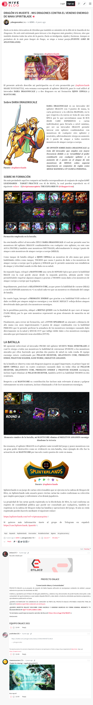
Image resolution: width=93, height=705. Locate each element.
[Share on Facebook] (19, 541)
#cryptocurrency (63, 533)
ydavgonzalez (18, 22)
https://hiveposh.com (14, 651)
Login (62, 3)
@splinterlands (51, 54)
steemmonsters (16, 660)
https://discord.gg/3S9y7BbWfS (60, 613)
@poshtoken (74, 649)
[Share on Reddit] (24, 541)
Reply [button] (24, 627)
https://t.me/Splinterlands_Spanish (20, 525)
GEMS (31, 22)
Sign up (70, 3)
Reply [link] (9, 541)
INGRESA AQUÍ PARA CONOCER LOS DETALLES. (31, 604)
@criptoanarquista (31, 186)
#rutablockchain (43, 533)
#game (53, 533)
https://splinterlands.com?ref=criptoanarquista (25, 516)
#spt (5, 533)
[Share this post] (29, 542)
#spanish (12, 533)
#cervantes (32, 533)
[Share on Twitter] (21, 541)
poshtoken (14, 634)
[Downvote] (42, 538)
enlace (16, 186)
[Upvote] (39, 538)
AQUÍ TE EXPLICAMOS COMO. (32, 610)
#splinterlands (22, 533)
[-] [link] (89, 553)
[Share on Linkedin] (26, 541)
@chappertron (66, 186)
